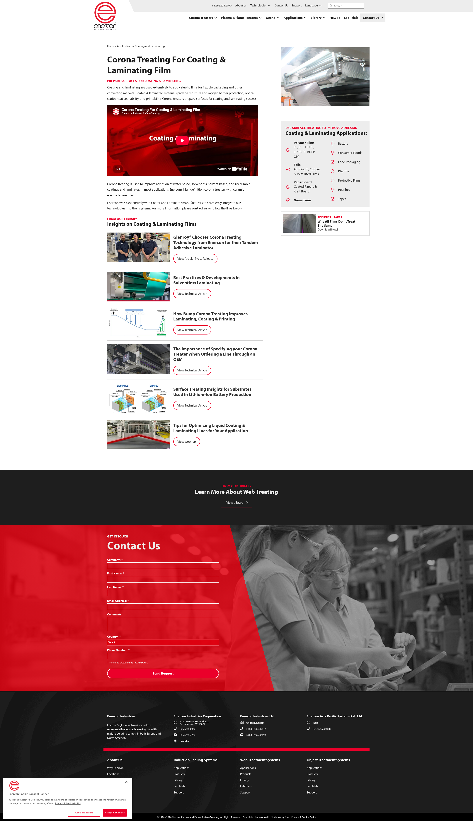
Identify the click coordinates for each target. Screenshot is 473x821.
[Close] (126, 782)
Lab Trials (179, 786)
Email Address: (118, 600)
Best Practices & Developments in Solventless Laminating (206, 280)
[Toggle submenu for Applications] (305, 18)
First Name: (115, 573)
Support (179, 792)
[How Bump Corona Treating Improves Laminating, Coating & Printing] (138, 323)
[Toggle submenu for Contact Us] (382, 18)
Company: (115, 559)
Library (178, 780)
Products (179, 774)
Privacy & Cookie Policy (303, 817)
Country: (114, 636)
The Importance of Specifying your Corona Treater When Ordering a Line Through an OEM (215, 354)
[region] (67, 798)
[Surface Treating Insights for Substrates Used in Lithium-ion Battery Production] (138, 398)
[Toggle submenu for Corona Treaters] (215, 18)
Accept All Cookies (115, 812)
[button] (236, 502)
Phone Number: (118, 650)
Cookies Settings (84, 812)
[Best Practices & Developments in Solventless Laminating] (138, 286)
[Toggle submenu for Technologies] (269, 5)
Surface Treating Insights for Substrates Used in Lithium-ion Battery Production (212, 391)
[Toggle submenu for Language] (320, 5)
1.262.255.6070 (187, 728)
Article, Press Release (199, 258)
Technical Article (196, 293)
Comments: (114, 614)
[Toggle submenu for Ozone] (278, 18)
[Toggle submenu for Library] (324, 18)
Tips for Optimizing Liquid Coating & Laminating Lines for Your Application (210, 427)
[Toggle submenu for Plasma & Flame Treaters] (260, 18)
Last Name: (115, 587)
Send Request (163, 673)
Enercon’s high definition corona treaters (197, 189)
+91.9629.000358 (321, 728)
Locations (113, 774)
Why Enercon (115, 768)
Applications (124, 46)
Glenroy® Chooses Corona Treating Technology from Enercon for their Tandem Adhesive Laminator (215, 242)
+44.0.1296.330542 (256, 728)
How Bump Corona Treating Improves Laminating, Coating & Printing (210, 316)
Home (111, 46)
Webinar (190, 441)
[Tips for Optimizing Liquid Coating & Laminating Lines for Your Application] (138, 434)
